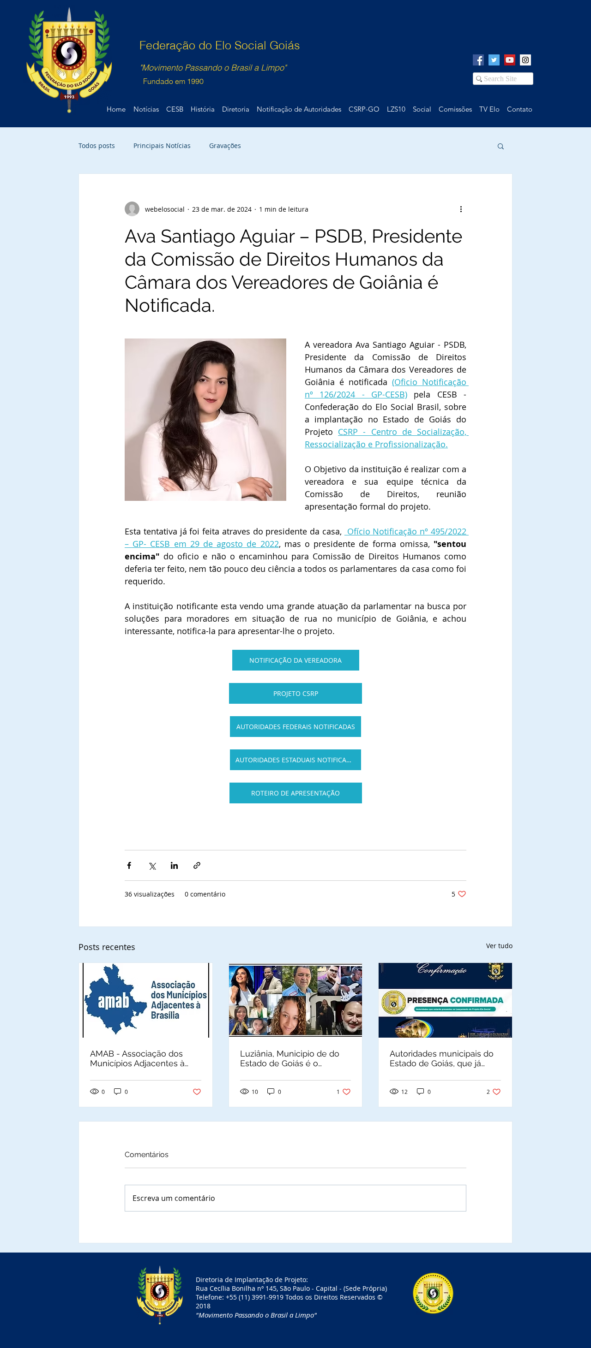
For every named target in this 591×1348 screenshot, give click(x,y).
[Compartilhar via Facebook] (129, 865)
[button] (500, 145)
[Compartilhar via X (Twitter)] (151, 865)
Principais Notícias (162, 145)
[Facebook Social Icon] (478, 59)
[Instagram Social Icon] (525, 59)
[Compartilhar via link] (197, 865)
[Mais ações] (460, 208)
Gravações (225, 145)
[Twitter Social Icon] (494, 59)
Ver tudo (499, 945)
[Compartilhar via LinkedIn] (174, 865)
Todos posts (96, 145)
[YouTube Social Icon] (509, 59)
